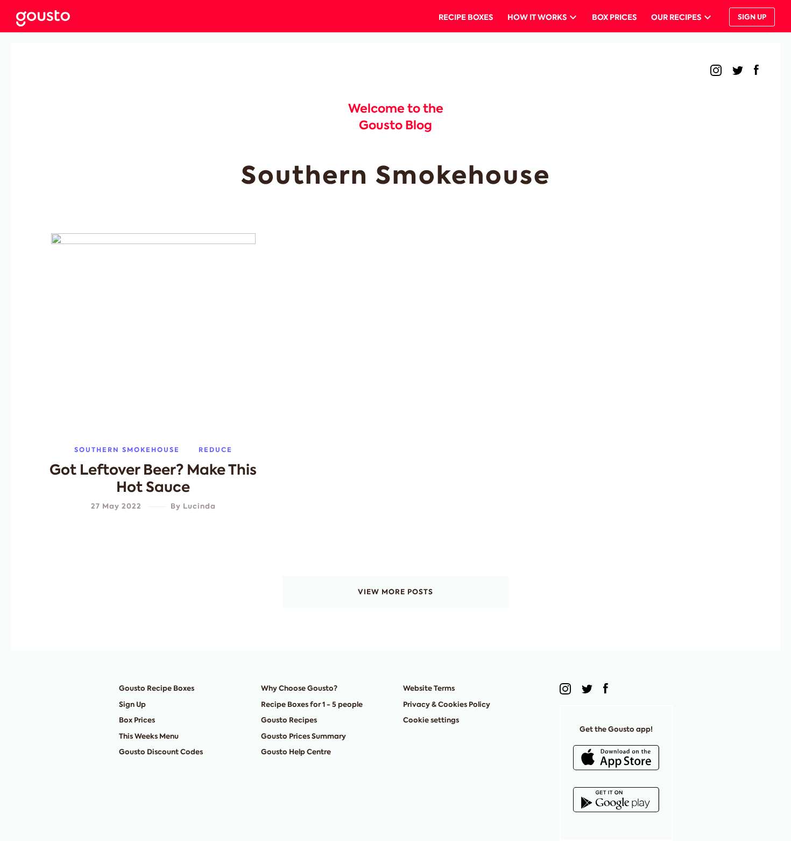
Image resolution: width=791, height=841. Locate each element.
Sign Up (752, 17)
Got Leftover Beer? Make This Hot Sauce (153, 478)
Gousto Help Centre (296, 752)
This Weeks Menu (149, 736)
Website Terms (429, 688)
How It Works (537, 17)
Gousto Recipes (289, 720)
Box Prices (614, 17)
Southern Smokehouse (127, 449)
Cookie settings (431, 720)
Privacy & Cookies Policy (446, 704)
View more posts (395, 592)
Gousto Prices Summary (303, 736)
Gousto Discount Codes (161, 752)
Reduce (215, 449)
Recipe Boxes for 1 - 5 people (312, 704)
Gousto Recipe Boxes (156, 688)
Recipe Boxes (466, 17)
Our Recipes (676, 17)
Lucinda (199, 506)
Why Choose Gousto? (299, 688)
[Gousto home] (51, 16)
